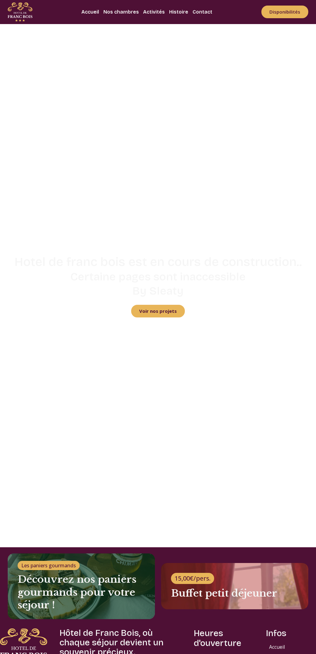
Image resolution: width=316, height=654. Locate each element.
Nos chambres (121, 12)
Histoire (178, 12)
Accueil (90, 12)
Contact (202, 12)
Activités (154, 12)
